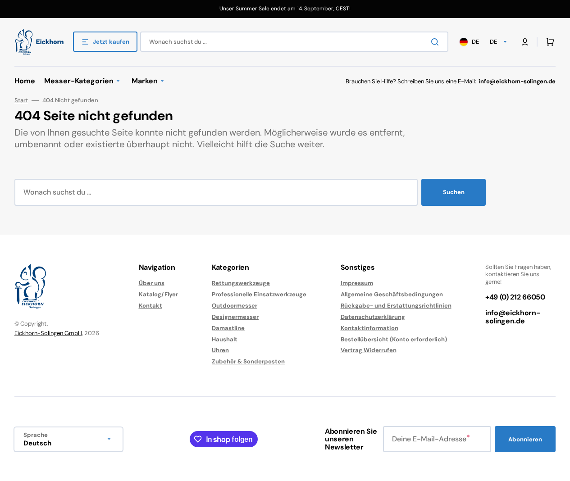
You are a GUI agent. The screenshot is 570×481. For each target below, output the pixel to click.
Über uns (151, 283)
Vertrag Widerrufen (369, 350)
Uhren (220, 350)
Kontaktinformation (369, 328)
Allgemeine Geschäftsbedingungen (392, 294)
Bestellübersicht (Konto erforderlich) (394, 339)
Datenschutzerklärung (373, 317)
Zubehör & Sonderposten (248, 361)
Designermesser (235, 317)
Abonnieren (525, 439)
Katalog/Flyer (158, 294)
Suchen (454, 192)
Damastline (228, 328)
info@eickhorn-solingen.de (512, 317)
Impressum (357, 283)
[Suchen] (436, 42)
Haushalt (224, 339)
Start (21, 100)
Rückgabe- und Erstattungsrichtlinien (396, 305)
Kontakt (150, 305)
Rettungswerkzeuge (241, 283)
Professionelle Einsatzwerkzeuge (259, 294)
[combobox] (294, 42)
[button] (548, 42)
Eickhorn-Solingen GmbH (48, 333)
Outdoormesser (234, 305)
